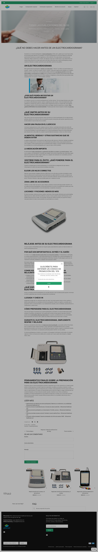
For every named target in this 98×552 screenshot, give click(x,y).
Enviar (49, 283)
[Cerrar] (62, 264)
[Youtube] (48, 287)
